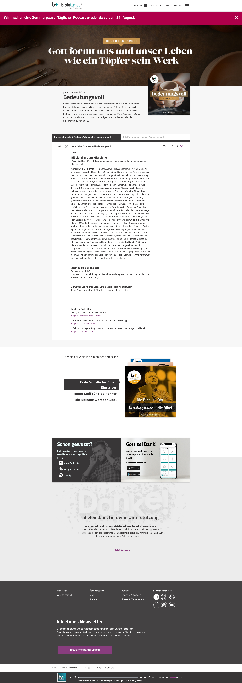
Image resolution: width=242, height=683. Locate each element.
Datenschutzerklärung (105, 667)
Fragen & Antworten (131, 595)
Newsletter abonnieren (85, 650)
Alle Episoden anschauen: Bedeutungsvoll (143, 137)
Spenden (93, 599)
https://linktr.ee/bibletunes (83, 323)
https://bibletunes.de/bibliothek (86, 315)
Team (92, 595)
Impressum (89, 667)
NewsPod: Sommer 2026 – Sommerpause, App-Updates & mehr (106, 680)
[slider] (108, 677)
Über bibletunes (96, 590)
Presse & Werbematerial (133, 599)
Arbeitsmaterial (64, 595)
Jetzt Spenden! (122, 549)
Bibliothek (62, 590)
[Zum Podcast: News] (61, 680)
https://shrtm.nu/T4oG (82, 331)
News (139, 680)
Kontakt (125, 590)
